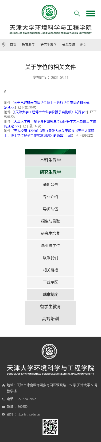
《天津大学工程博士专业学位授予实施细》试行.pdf (50, 112)
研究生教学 (48, 44)
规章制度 (68, 44)
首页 (13, 44)
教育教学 (28, 44)
